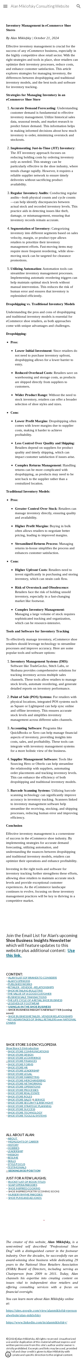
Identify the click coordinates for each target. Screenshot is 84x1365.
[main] (42, 469)
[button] (5, 6)
